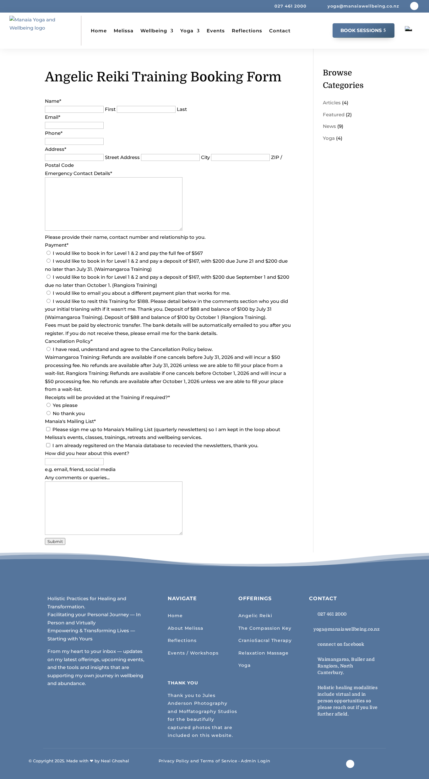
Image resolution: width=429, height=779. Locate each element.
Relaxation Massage (263, 653)
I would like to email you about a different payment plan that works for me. (141, 293)
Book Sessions (361, 30)
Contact (280, 31)
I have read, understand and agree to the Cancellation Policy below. (133, 349)
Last (182, 109)
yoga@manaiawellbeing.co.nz (346, 629)
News (329, 126)
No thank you (69, 413)
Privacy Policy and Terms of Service (198, 760)
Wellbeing (153, 31)
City (205, 157)
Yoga (186, 31)
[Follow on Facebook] (414, 6)
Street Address (122, 157)
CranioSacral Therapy (265, 640)
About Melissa (185, 628)
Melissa (123, 31)
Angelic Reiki (255, 615)
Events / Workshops (193, 653)
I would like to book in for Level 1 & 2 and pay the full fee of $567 (128, 253)
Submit (55, 541)
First (110, 109)
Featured (334, 115)
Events (216, 31)
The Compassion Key (264, 628)
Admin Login (255, 760)
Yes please (65, 405)
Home (99, 31)
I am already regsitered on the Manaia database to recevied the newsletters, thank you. (155, 445)
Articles (332, 103)
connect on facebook (341, 644)
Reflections (247, 31)
